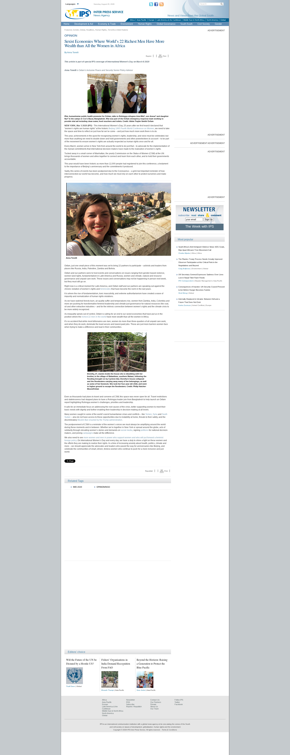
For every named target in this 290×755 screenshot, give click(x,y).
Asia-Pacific (141, 20)
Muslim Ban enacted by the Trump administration (100, 420)
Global (223, 20)
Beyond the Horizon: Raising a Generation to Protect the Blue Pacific (152, 663)
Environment (127, 24)
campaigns (88, 433)
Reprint (148, 56)
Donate (153, 704)
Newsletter (130, 700)
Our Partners (155, 702)
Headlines (90, 30)
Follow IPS (179, 700)
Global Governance (166, 24)
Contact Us (155, 700)
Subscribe (130, 704)
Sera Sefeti (141, 690)
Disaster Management (203, 281)
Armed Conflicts (198, 305)
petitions (144, 430)
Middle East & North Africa (193, 20)
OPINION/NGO (103, 487)
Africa (132, 20)
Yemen (148, 414)
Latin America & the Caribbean (169, 20)
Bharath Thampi (107, 690)
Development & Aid (83, 24)
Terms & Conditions (169, 730)
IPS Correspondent (185, 281)
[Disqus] (117, 607)
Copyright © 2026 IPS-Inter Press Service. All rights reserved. (137, 730)
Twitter (177, 702)
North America (212, 20)
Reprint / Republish (134, 707)
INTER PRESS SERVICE (108, 12)
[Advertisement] (117, 525)
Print (164, 56)
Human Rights (145, 24)
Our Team (154, 709)
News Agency (101, 15)
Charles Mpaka (184, 253)
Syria (155, 414)
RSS (128, 702)
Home (66, 24)
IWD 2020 (77, 487)
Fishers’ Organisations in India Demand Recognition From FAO (115, 663)
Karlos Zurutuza (184, 305)
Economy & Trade (107, 24)
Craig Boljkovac (184, 268)
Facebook (179, 704)
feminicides (105, 289)
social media (126, 430)
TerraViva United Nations (118, 30)
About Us (154, 707)
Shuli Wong (182, 293)
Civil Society (204, 24)
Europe (151, 20)
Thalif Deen (70, 686)
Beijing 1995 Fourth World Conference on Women (131, 128)
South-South (186, 24)
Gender (218, 24)
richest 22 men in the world (94, 317)
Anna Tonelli (73, 52)
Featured (68, 30)
